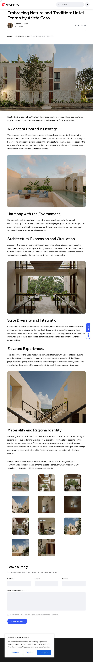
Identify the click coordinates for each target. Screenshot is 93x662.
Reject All (29, 653)
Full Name (11, 579)
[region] (29, 645)
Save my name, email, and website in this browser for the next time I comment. (34, 615)
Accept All (44, 653)
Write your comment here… (18, 590)
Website (65, 579)
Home (9, 36)
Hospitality (20, 36)
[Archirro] (11, 4)
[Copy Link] (85, 25)
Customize (15, 653)
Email (37, 579)
